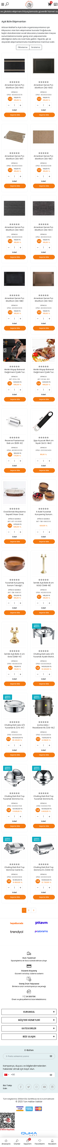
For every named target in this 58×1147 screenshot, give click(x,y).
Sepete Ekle (15, 115)
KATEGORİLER (29, 1028)
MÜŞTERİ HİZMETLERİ (29, 1020)
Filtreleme (23, 47)
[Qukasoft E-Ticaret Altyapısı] (29, 1134)
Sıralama (35, 47)
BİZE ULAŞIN (29, 1036)
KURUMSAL (29, 1011)
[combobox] (6, 1074)
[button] (5, 137)
